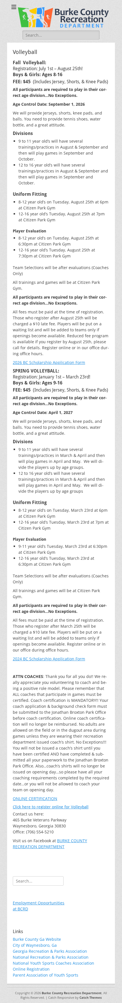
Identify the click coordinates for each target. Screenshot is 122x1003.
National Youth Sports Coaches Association (53, 963)
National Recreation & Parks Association (51, 957)
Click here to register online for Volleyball (51, 807)
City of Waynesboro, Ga (35, 945)
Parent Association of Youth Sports (45, 975)
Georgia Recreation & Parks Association (50, 951)
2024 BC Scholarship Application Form (49, 658)
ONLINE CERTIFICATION (35, 798)
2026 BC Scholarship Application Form (49, 362)
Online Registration (31, 969)
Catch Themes (90, 997)
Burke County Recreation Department (72, 993)
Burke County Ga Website (37, 939)
